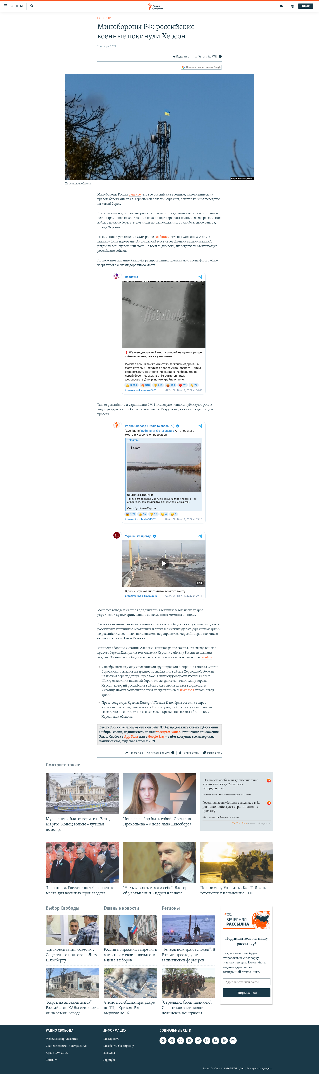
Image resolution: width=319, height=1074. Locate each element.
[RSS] (215, 1040)
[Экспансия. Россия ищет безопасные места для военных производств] (82, 862)
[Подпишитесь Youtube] (189, 1040)
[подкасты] (292, 6)
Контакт (51, 1060)
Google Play (156, 736)
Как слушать (111, 1039)
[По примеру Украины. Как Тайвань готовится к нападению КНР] (236, 862)
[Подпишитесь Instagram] (206, 1040)
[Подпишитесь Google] (163, 1040)
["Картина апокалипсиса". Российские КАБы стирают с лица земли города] (72, 983)
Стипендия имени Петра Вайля (66, 1046)
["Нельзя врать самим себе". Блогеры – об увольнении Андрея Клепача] (159, 862)
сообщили (162, 237)
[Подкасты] (224, 1040)
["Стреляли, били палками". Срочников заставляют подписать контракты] (188, 983)
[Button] (181, 56)
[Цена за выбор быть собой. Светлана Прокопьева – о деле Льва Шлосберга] (159, 793)
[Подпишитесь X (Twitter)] (180, 1040)
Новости (104, 18)
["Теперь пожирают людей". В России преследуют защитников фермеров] (188, 930)
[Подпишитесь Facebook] (171, 1040)
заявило (135, 194)
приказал (187, 690)
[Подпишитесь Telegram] (198, 1040)
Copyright (109, 1060)
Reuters (206, 657)
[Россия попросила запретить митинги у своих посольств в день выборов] (130, 930)
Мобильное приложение (62, 1039)
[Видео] (281, 6)
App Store (131, 736)
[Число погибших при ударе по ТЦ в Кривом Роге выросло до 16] (130, 983)
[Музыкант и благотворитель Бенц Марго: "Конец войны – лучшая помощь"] (82, 793)
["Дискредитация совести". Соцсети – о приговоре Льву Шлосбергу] (72, 930)
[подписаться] (232, 1040)
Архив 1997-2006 (57, 1053)
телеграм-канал (168, 732)
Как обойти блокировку (118, 1046)
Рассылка (109, 1053)
